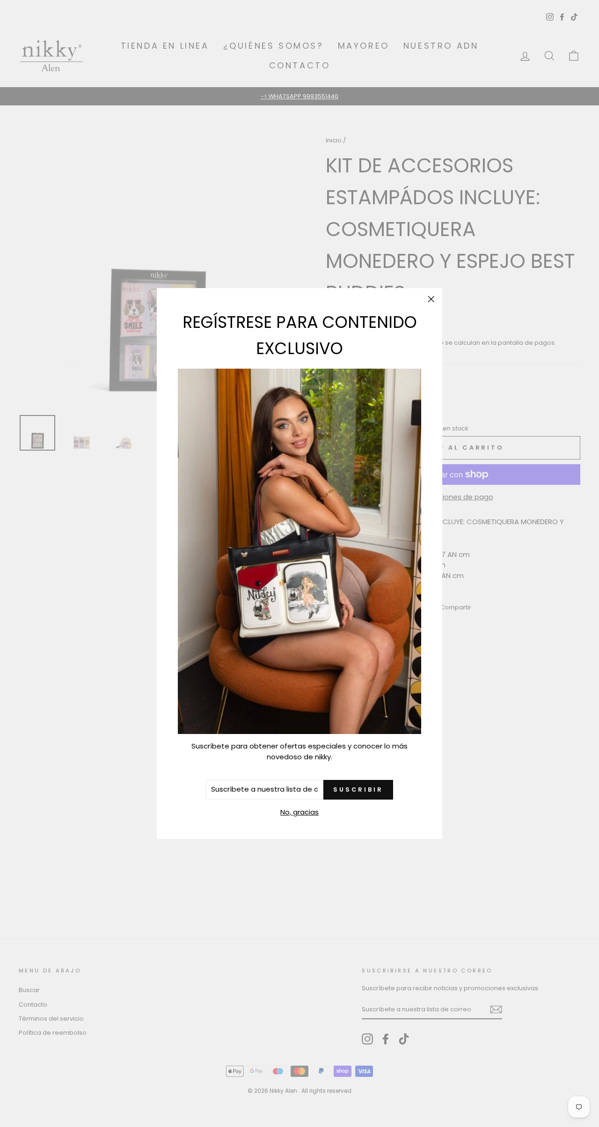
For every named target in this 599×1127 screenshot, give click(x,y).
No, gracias (299, 812)
